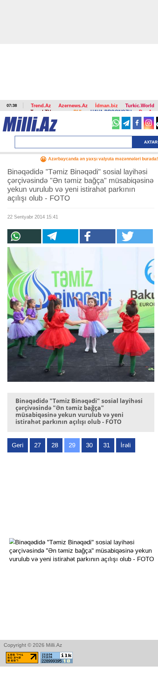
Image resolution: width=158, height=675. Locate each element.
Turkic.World (139, 105)
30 (89, 445)
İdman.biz (106, 105)
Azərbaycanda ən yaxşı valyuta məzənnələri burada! (103, 158)
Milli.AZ (30, 124)
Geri (18, 445)
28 (54, 445)
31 (106, 445)
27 (37, 445)
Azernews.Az (73, 105)
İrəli (126, 445)
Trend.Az (41, 105)
